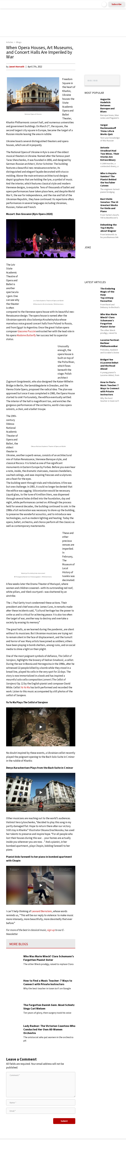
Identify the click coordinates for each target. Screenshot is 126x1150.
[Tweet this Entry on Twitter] (67, 1144)
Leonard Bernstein (42, 911)
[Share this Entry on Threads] (86, 1144)
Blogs (19, 42)
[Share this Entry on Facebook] (58, 1144)
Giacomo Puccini (27, 331)
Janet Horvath (16, 66)
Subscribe (116, 4)
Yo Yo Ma (25, 687)
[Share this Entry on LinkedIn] (77, 1144)
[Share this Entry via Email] (38, 1144)
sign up (51, 930)
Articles (9, 42)
